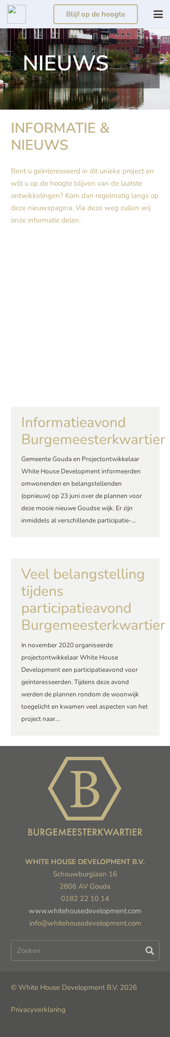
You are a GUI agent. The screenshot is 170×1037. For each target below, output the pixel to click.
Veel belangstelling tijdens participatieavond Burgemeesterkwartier (93, 600)
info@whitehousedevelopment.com (85, 923)
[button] (158, 14)
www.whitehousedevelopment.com (85, 911)
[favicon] (16, 14)
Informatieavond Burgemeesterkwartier (93, 431)
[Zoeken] (150, 950)
